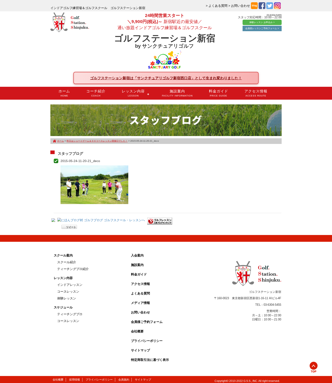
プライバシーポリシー (147, 341)
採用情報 (74, 379)
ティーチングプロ (69, 314)
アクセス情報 (255, 93)
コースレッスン (68, 291)
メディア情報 (140, 303)
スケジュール (63, 307)
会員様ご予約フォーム (147, 322)
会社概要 (137, 331)
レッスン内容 (133, 93)
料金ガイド (218, 93)
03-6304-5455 (274, 15)
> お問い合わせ (239, 5)
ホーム (64, 93)
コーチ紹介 (95, 93)
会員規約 (123, 379)
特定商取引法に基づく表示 (150, 360)
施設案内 (177, 93)
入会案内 (137, 255)
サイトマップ (140, 350)
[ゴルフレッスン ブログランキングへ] (159, 221)
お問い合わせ (140, 312)
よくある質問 (140, 293)
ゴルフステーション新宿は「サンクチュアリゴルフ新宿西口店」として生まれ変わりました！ (166, 77)
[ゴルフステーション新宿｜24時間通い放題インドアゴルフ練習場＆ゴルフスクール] (69, 22)
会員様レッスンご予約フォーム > (262, 28)
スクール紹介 (66, 262)
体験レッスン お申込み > (262, 22)
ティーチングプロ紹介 (73, 269)
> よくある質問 (216, 5)
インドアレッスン (69, 285)
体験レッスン (66, 298)
